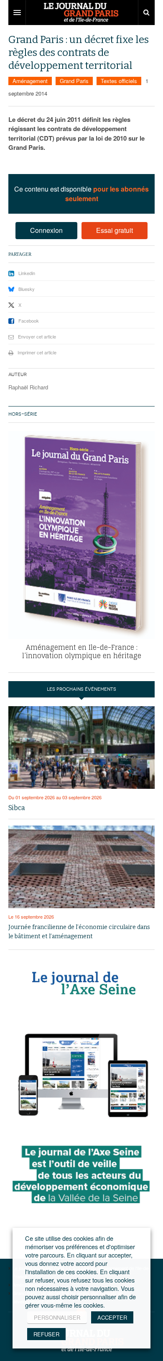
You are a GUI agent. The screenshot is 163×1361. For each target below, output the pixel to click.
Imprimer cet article (37, 352)
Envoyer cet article (37, 336)
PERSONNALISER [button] (57, 1317)
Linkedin (26, 273)
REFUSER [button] (46, 1334)
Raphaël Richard (28, 387)
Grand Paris (74, 81)
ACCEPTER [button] (112, 1317)
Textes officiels (119, 81)
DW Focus (81, 12)
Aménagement (30, 81)
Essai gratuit (114, 230)
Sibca (16, 808)
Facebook (28, 320)
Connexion (46, 230)
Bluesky (26, 288)
